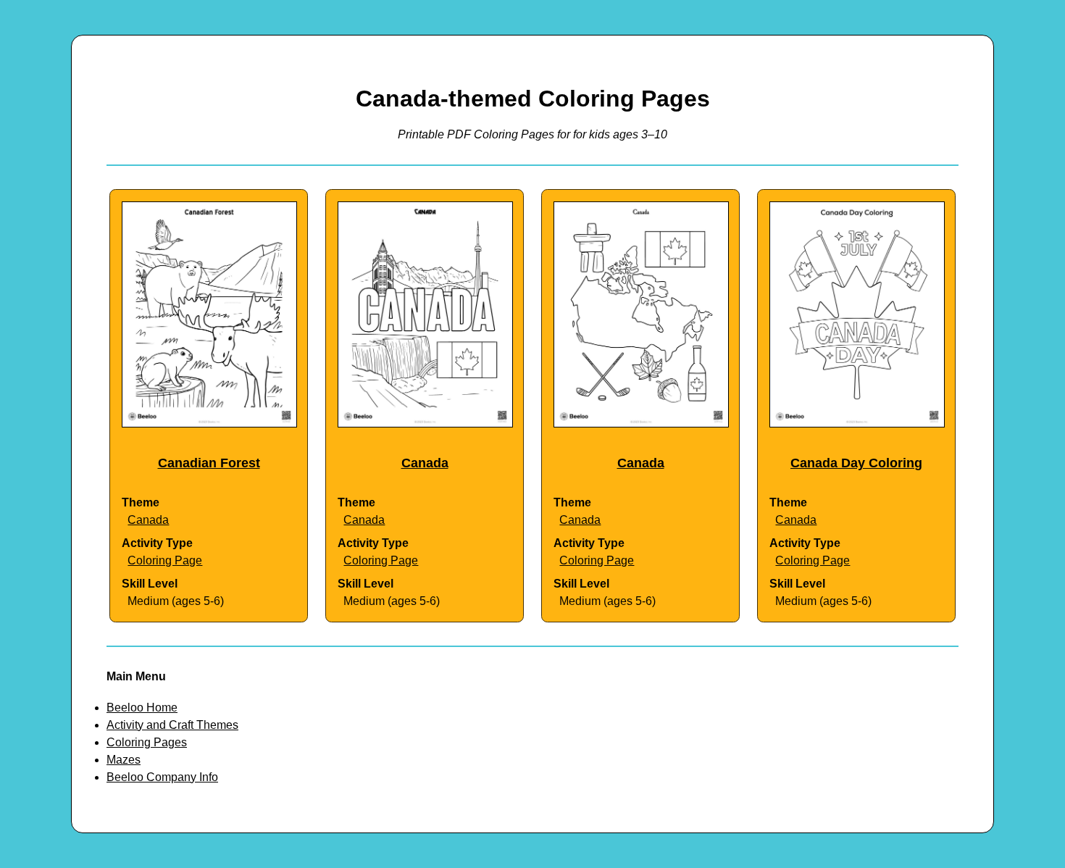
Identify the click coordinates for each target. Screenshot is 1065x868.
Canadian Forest (209, 463)
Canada (148, 520)
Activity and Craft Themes (172, 725)
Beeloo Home (142, 707)
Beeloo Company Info (162, 777)
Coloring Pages (146, 742)
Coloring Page (165, 560)
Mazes (123, 760)
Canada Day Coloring (856, 463)
